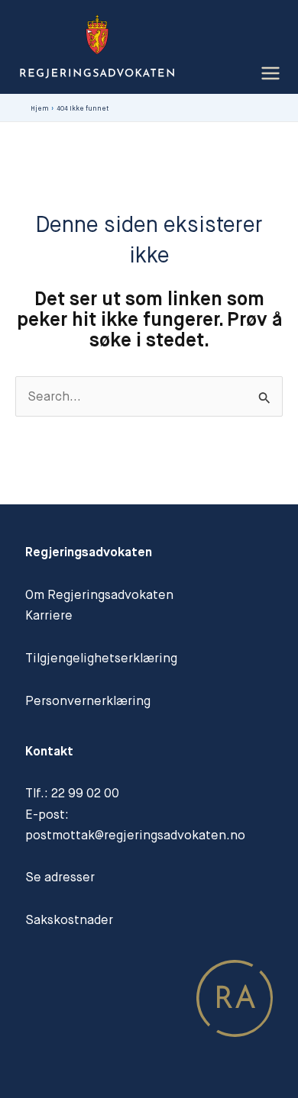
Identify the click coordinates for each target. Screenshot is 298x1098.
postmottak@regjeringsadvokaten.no (135, 835)
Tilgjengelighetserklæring (101, 658)
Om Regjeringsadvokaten (99, 595)
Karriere (49, 615)
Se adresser (60, 877)
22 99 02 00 (85, 793)
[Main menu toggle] (270, 73)
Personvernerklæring (88, 701)
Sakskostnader (69, 920)
